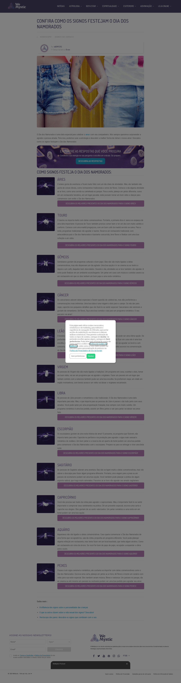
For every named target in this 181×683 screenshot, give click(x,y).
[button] (78, 356)
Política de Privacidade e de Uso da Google (86, 351)
